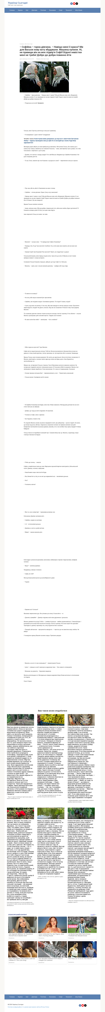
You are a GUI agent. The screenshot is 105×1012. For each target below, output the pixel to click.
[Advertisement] (52, 26)
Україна (20, 10)
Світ (27, 10)
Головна (12, 10)
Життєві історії (45, 59)
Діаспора (34, 10)
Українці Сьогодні (17, 2)
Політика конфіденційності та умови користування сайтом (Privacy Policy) (28, 1007)
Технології (69, 10)
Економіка (52, 10)
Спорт (60, 10)
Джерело (40, 103)
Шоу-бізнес (78, 10)
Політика (43, 10)
